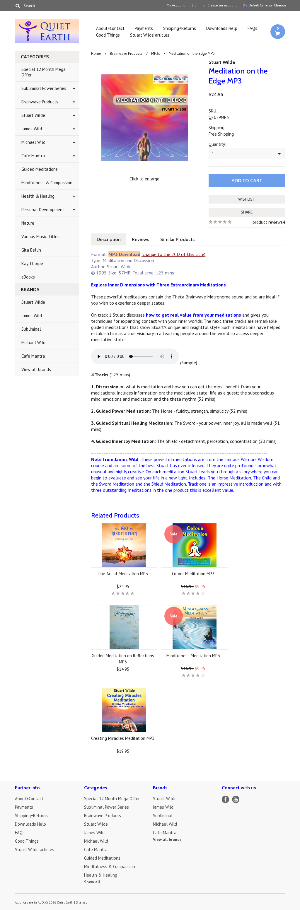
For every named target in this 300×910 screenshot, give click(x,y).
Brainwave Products (39, 102)
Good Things (108, 35)
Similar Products (177, 239)
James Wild (31, 129)
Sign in (197, 5)
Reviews (140, 239)
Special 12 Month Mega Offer (43, 72)
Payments (144, 28)
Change (279, 5)
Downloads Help (221, 28)
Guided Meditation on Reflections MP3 (123, 659)
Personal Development (42, 209)
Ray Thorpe (32, 263)
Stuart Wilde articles (149, 35)
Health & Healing (37, 196)
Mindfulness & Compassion (46, 182)
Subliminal (31, 329)
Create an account (222, 5)
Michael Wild (33, 142)
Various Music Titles (40, 236)
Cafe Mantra (33, 155)
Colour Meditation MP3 (193, 573)
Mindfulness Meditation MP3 (193, 655)
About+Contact (110, 28)
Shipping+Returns (179, 28)
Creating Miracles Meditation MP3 (122, 738)
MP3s (155, 53)
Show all (92, 882)
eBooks (28, 277)
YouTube (235, 799)
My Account (176, 5)
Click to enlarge (144, 179)
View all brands (36, 369)
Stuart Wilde (33, 115)
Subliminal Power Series (43, 88)
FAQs (252, 28)
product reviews (268, 222)
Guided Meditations (39, 169)
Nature (27, 223)
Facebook (225, 799)
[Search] (17, 5)
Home (96, 53)
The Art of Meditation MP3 (123, 573)
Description (109, 239)
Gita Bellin (31, 250)
